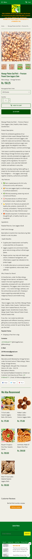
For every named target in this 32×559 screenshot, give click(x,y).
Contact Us (10, 542)
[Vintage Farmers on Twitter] (16, 550)
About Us (15, 547)
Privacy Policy (24, 542)
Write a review (16, 507)
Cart (29, 2)
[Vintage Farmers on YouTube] (29, 550)
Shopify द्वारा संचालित (22, 555)
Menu (5, 2)
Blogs (16, 529)
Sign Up (27, 533)
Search (4, 542)
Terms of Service (6, 544)
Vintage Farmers (12, 555)
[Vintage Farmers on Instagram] (26, 550)
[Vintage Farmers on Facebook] (20, 550)
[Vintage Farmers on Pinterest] (23, 550)
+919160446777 (6, 342)
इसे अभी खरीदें (16, 112)
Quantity (3, 97)
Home (2, 26)
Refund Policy (15, 544)
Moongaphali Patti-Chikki (8, 88)
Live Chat (17, 542)
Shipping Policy (24, 544)
